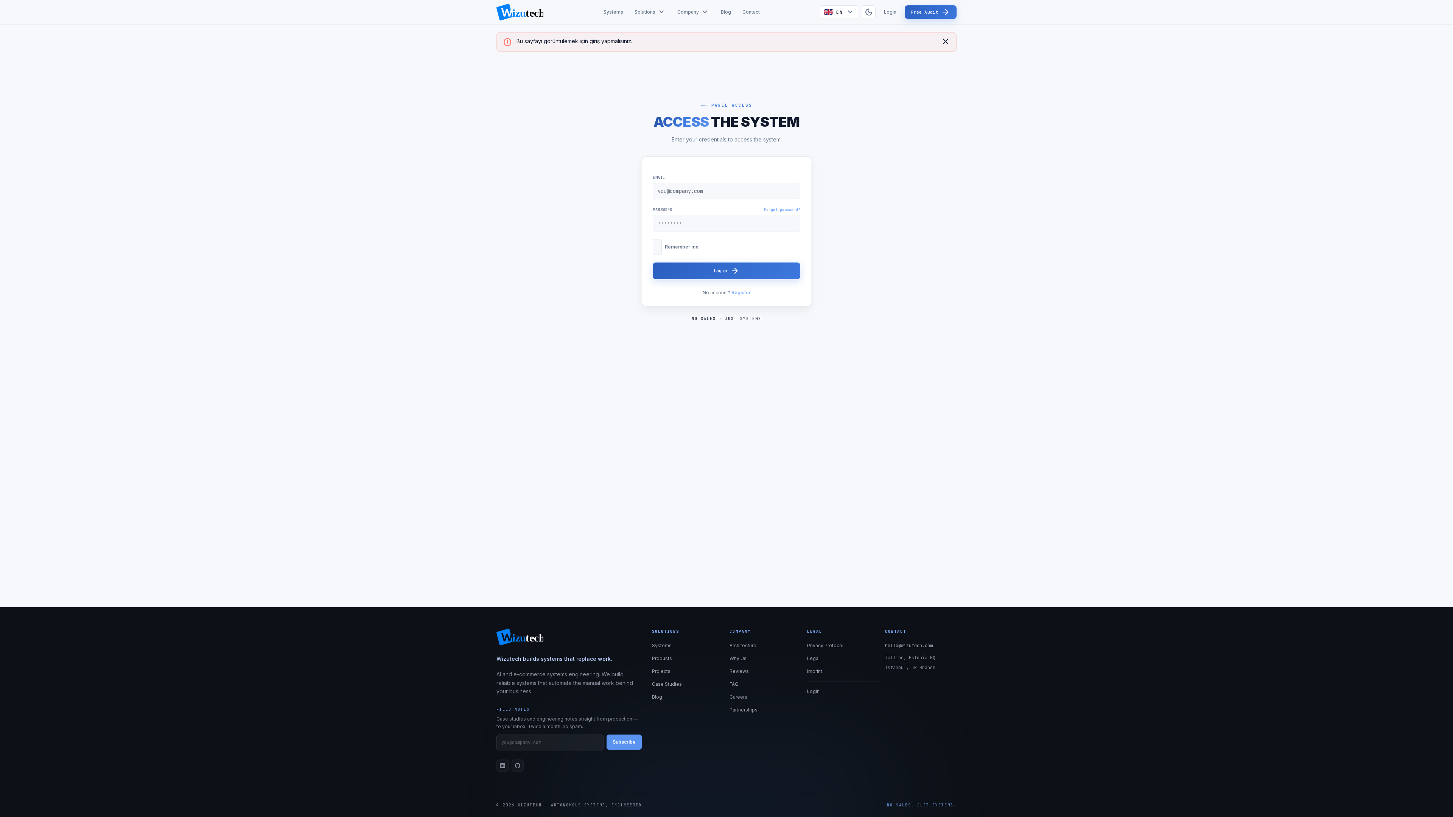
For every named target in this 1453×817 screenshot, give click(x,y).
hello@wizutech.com (909, 646)
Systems (613, 12)
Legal (813, 658)
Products (662, 658)
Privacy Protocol (825, 645)
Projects (661, 671)
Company (693, 12)
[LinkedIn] (502, 766)
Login (890, 12)
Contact (751, 12)
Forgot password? (782, 209)
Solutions (650, 12)
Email (659, 177)
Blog (726, 12)
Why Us (738, 658)
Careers (738, 697)
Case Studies (667, 684)
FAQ (734, 684)
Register (741, 292)
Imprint (814, 671)
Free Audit (930, 12)
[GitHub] (518, 766)
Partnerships (744, 710)
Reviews (739, 671)
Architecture (743, 645)
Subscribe (624, 742)
